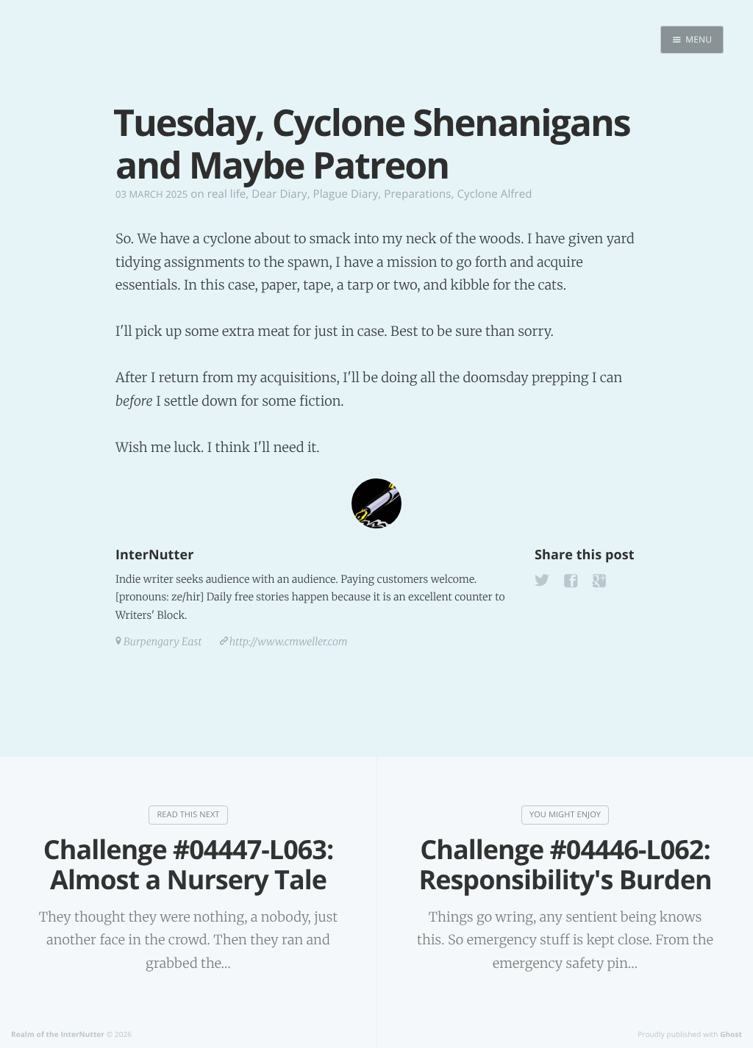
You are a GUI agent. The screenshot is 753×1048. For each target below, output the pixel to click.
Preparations (417, 194)
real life (226, 194)
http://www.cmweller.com (288, 641)
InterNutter (154, 555)
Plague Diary (346, 194)
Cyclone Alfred (494, 194)
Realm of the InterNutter (57, 1034)
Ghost (731, 1034)
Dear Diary (279, 194)
